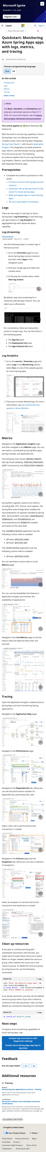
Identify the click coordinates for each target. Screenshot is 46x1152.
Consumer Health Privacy (12, 1145)
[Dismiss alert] (42, 4)
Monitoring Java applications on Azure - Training (21, 1089)
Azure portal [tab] (8, 239)
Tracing (7, 92)
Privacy (16, 1142)
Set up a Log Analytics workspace (23, 201)
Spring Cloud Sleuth (11, 144)
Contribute (6, 1142)
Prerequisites (9, 82)
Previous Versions (22, 1138)
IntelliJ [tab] (25, 239)
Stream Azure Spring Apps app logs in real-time (23, 1046)
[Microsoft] (23, 25)
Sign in (41, 25)
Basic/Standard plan (16, 31)
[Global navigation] (2, 25)
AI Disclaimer (7, 1138)
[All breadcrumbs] (4, 31)
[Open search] (35, 25)
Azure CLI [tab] (18, 239)
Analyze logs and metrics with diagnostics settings (23, 1039)
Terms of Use (31, 1145)
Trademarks (6, 1149)
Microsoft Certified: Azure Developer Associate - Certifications (21, 1102)
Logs (5, 86)
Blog (34, 1138)
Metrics (7, 89)
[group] (23, 987)
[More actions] (42, 31)
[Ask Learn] (38, 31)
